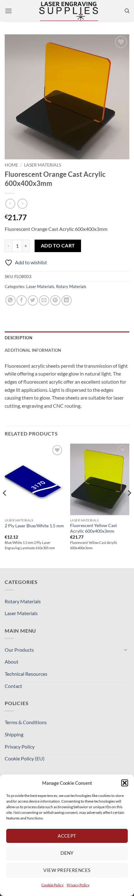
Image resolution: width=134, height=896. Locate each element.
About (11, 662)
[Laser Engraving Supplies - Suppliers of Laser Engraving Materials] (68, 11)
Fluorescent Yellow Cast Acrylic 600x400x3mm (93, 528)
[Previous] (5, 505)
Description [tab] (18, 337)
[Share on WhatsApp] (10, 300)
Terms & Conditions (26, 722)
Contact (13, 686)
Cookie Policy (52, 885)
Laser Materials (42, 164)
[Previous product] (22, 203)
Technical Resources (26, 674)
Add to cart (58, 245)
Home (11, 164)
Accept (67, 836)
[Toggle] (125, 649)
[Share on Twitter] (33, 300)
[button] (125, 783)
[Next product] (10, 203)
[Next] (129, 505)
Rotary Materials (71, 286)
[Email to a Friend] (44, 300)
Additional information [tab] (33, 350)
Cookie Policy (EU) (25, 758)
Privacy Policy (78, 885)
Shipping (14, 734)
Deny (67, 853)
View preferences (66, 870)
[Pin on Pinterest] (55, 300)
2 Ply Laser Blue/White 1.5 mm (34, 525)
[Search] (127, 11)
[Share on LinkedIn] (66, 300)
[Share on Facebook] (22, 300)
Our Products (19, 650)
